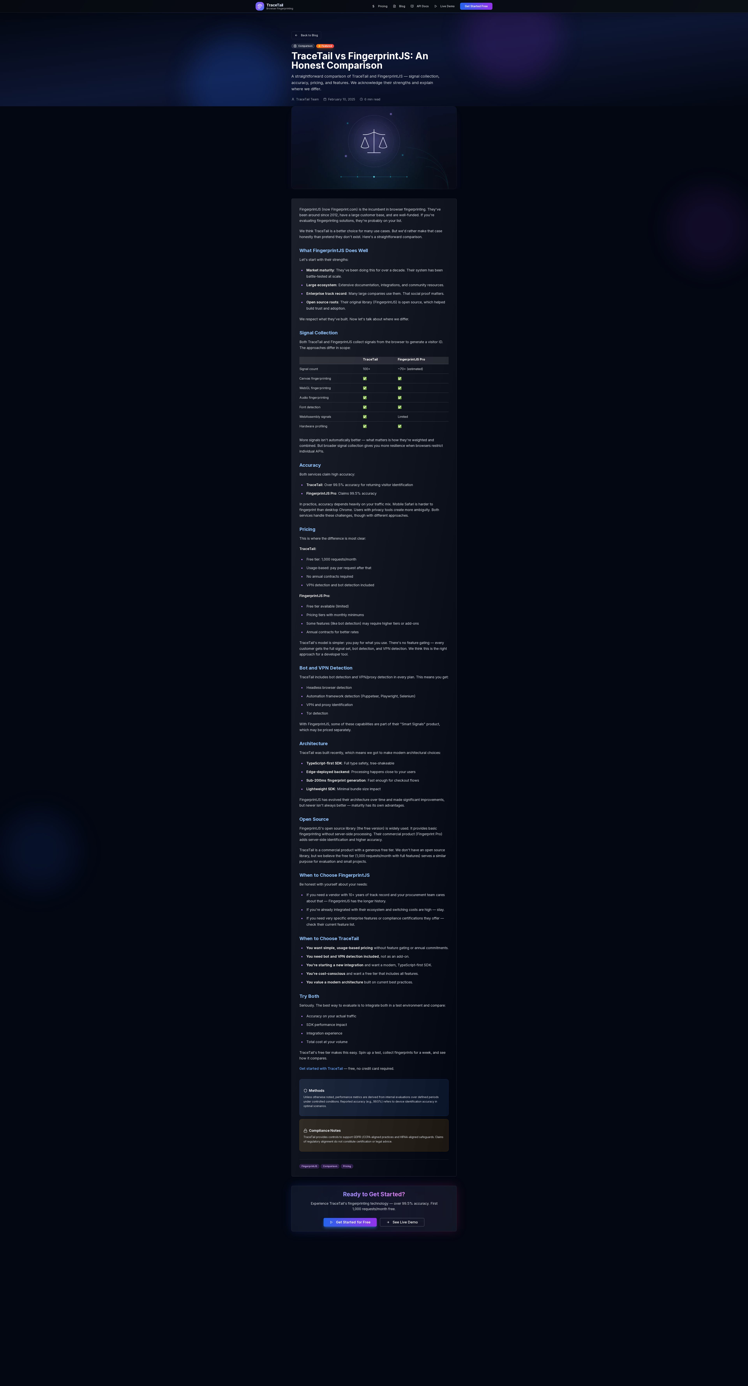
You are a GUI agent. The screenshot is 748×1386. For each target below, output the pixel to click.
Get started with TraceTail (321, 1068)
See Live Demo (405, 1222)
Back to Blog (309, 35)
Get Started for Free (353, 1222)
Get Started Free (476, 6)
